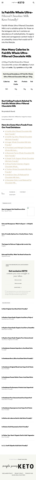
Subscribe (17, 287)
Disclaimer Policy (7, 473)
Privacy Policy (19, 473)
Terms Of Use (29, 473)
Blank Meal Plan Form (18, 475)
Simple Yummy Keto (22, 459)
